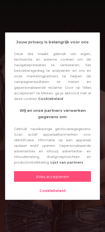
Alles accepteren (52, 176)
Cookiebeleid (50, 99)
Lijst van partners (66, 162)
